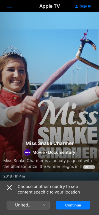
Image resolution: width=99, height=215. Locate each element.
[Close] (9, 187)
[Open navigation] (13, 6)
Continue (73, 205)
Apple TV (49, 6)
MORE (89, 167)
